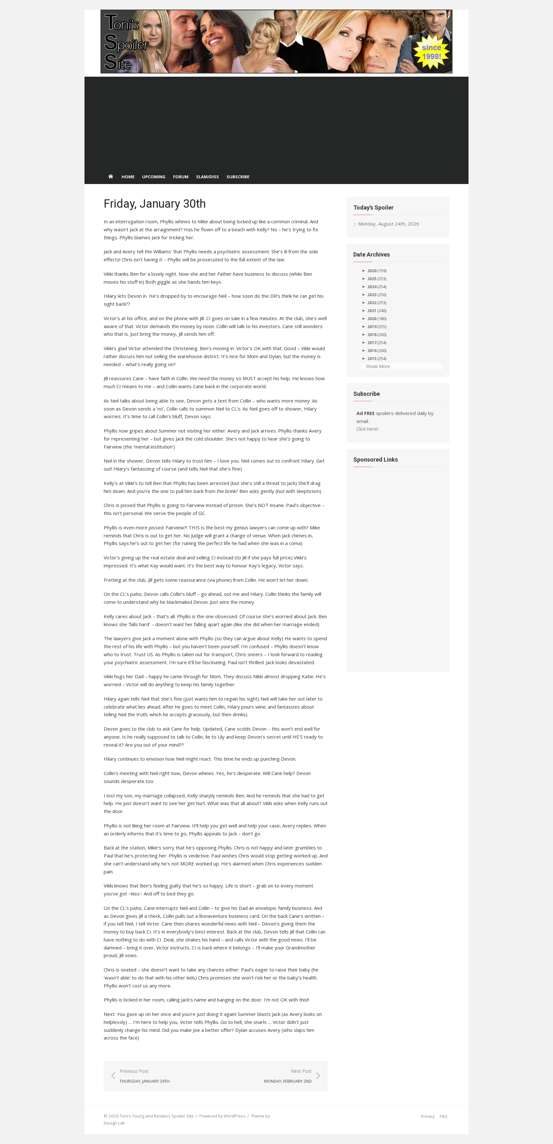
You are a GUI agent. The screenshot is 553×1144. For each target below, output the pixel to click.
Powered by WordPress (222, 1116)
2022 (371, 302)
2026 (371, 270)
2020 (371, 318)
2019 (371, 326)
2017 (371, 342)
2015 (371, 358)
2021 (371, 310)
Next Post (288, 1076)
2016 (371, 350)
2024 (371, 286)
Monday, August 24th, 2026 (388, 223)
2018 (371, 334)
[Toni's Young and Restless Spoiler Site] (276, 41)
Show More (378, 366)
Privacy (428, 1116)
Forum (180, 177)
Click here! (367, 429)
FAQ (443, 1116)
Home (128, 177)
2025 (371, 278)
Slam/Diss (207, 177)
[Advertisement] (276, 121)
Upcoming (153, 177)
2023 (371, 294)
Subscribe (238, 177)
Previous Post (145, 1076)
